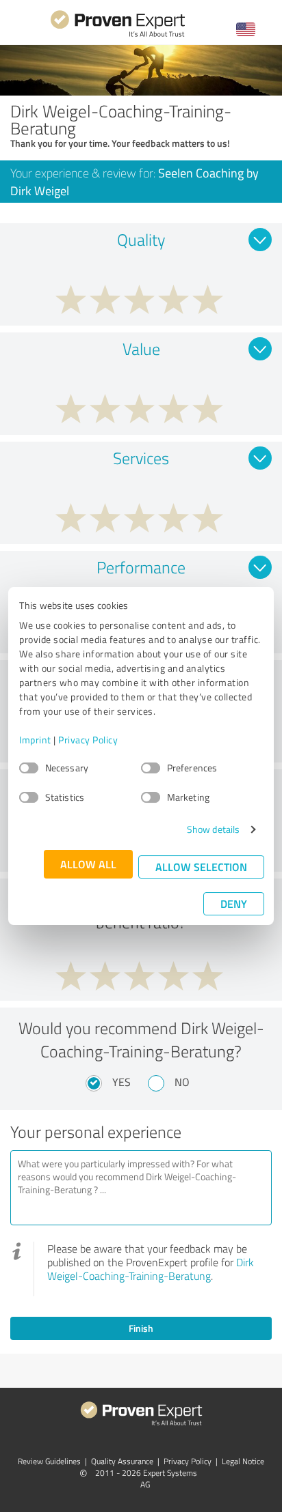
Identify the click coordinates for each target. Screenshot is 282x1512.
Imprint (35, 739)
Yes (121, 1081)
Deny (233, 903)
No (182, 1081)
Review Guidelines (49, 1461)
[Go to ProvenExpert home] (118, 35)
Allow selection (201, 866)
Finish (141, 1328)
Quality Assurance (122, 1461)
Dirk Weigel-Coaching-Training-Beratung (150, 1269)
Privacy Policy (88, 739)
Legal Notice (243, 1461)
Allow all (88, 864)
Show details (213, 829)
